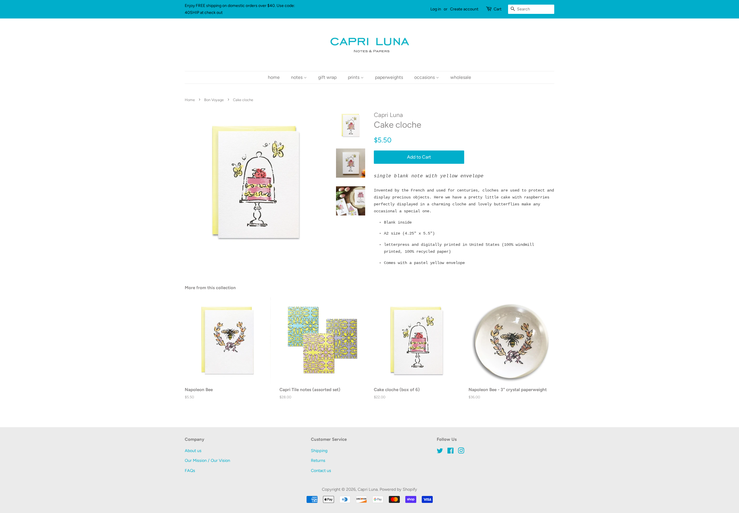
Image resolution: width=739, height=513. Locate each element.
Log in (435, 9)
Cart (497, 9)
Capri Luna (368, 489)
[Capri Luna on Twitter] (440, 451)
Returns (318, 460)
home (274, 77)
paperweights (389, 77)
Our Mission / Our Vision (207, 460)
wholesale (460, 77)
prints (354, 77)
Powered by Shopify (398, 489)
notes (297, 77)
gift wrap (327, 77)
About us (193, 450)
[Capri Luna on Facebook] (450, 451)
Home (190, 100)
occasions (425, 77)
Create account (464, 9)
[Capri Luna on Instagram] (461, 451)
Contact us (321, 470)
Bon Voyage (214, 100)
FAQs (190, 470)
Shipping (319, 450)
